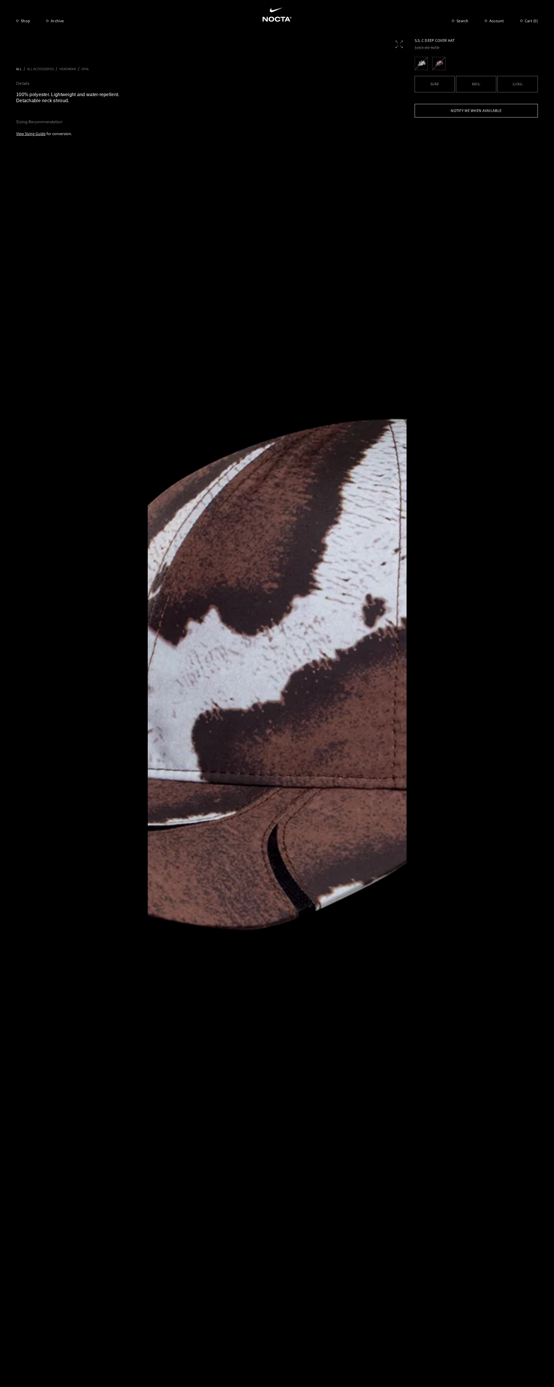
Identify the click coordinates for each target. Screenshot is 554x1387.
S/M (435, 84)
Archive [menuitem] (57, 20)
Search (462, 20)
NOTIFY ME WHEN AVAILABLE (476, 110)
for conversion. (44, 133)
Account (496, 20)
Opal (85, 69)
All (19, 69)
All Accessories (40, 69)
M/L (476, 84)
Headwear (67, 69)
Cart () (531, 20)
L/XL (518, 84)
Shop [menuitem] (25, 20)
